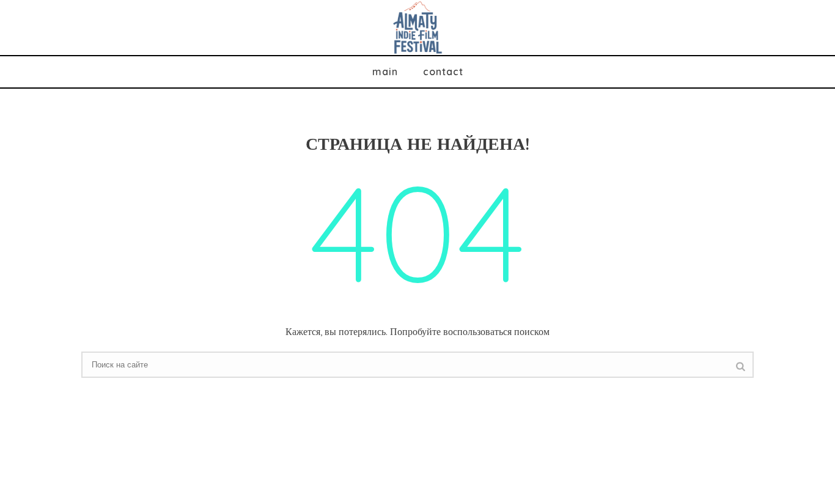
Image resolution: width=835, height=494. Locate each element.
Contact (443, 71)
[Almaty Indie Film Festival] (418, 27)
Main (385, 71)
